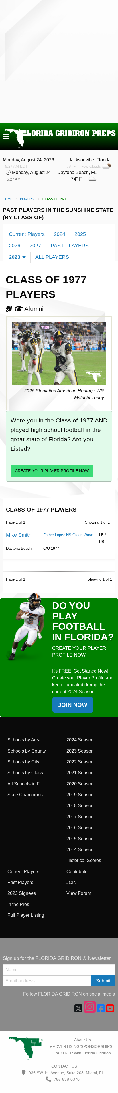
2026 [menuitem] (14, 245)
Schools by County (26, 751)
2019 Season (80, 794)
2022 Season (80, 761)
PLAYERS (27, 199)
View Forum (78, 893)
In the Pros (18, 904)
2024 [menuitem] (59, 234)
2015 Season (80, 838)
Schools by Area (24, 739)
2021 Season (80, 772)
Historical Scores (83, 860)
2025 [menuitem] (80, 234)
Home (7, 199)
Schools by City (23, 761)
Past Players (20, 882)
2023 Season (80, 751)
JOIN (71, 882)
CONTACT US (63, 1066)
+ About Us (81, 1040)
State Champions (25, 794)
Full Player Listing (25, 915)
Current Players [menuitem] (27, 234)
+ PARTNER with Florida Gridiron (81, 1053)
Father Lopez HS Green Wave (68, 535)
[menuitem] (15, 257)
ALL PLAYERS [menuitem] (52, 257)
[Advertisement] (59, 62)
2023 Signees (21, 893)
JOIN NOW (72, 705)
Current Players (23, 871)
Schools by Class (25, 772)
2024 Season (80, 739)
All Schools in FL (24, 783)
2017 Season (80, 816)
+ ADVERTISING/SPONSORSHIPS (81, 1046)
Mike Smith (19, 535)
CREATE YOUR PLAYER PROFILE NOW (52, 470)
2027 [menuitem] (35, 245)
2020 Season (80, 783)
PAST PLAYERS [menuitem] (70, 245)
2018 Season (80, 805)
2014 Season (80, 849)
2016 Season (80, 827)
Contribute (77, 871)
